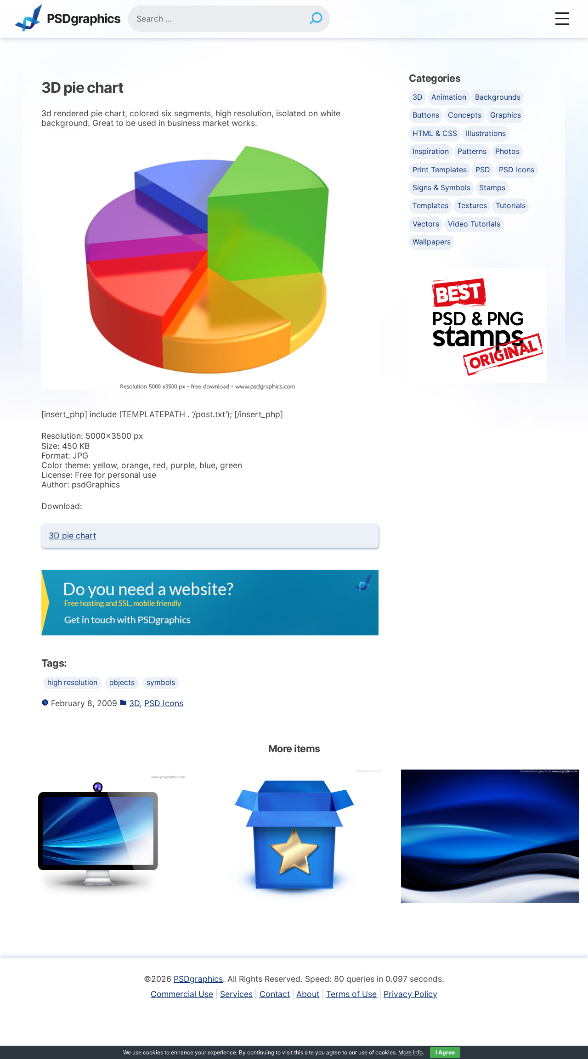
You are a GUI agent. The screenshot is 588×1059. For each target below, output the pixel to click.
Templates (430, 205)
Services (236, 994)
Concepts (464, 114)
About (307, 994)
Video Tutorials (474, 223)
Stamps (492, 187)
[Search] (316, 19)
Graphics (505, 114)
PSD (482, 169)
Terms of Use (351, 994)
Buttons (426, 114)
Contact (275, 994)
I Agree (445, 1052)
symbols (161, 682)
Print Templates (440, 169)
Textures (472, 205)
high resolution (72, 682)
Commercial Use (182, 994)
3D (134, 703)
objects (122, 682)
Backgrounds (497, 97)
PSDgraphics (83, 19)
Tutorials (511, 205)
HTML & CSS (435, 133)
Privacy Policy (410, 994)
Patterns (472, 151)
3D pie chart (72, 535)
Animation (448, 97)
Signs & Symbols (441, 187)
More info (410, 1052)
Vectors (426, 223)
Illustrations (486, 133)
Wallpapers (432, 241)
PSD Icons (163, 703)
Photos (507, 151)
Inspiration (431, 151)
